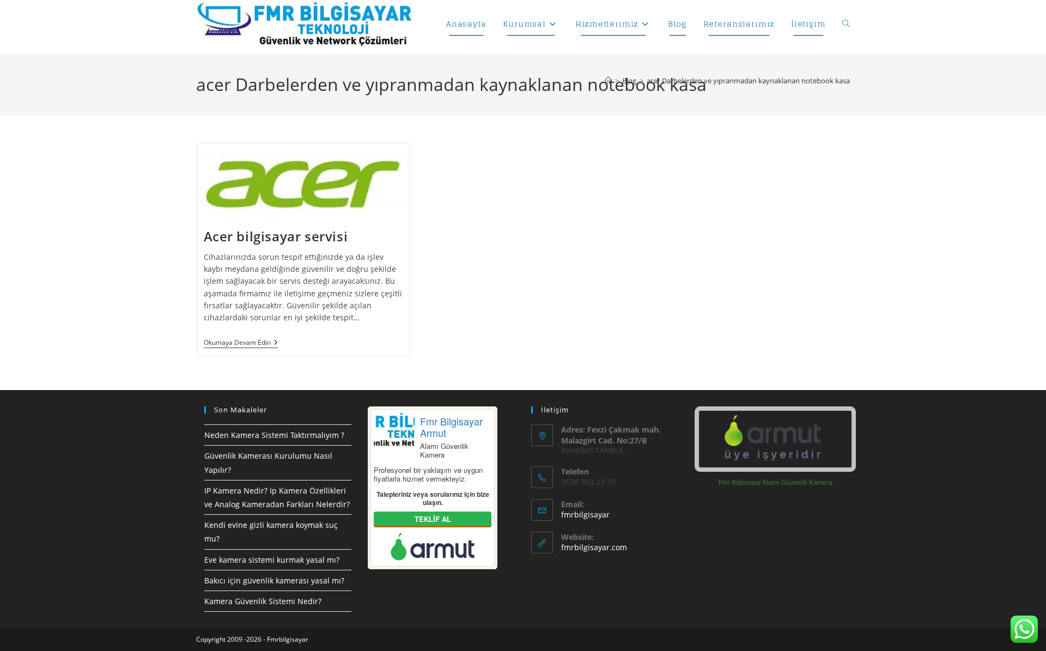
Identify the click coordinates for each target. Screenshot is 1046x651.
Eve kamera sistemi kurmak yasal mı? (271, 560)
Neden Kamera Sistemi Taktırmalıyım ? (274, 435)
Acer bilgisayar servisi (276, 236)
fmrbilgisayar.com (594, 547)
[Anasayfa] (608, 81)
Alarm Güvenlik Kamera (444, 450)
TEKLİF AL (433, 519)
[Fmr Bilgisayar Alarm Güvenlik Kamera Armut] (775, 439)
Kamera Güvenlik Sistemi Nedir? (262, 601)
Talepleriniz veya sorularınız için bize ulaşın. (432, 498)
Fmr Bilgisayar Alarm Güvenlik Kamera (775, 482)
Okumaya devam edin (241, 343)
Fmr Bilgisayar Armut (451, 427)
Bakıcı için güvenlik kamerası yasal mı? (274, 580)
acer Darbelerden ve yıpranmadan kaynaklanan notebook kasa (748, 81)
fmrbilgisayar (585, 514)
